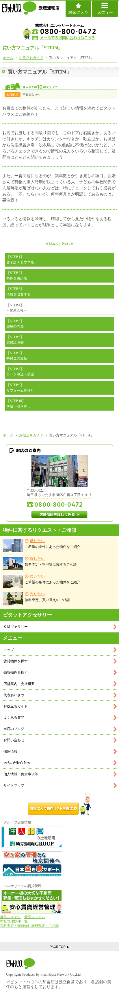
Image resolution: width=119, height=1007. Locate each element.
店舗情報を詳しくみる (59, 514)
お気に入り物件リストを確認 (59, 804)
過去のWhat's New (17, 763)
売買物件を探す (15, 672)
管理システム (34, 917)
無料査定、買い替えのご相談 (47, 597)
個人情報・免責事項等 (20, 774)
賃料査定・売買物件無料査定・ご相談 (29, 926)
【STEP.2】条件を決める (16, 275)
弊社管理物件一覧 (14, 921)
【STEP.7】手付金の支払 (16, 355)
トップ (8, 650)
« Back (52, 243)
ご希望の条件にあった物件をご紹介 (52, 544)
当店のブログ (13, 729)
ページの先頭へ (59, 946)
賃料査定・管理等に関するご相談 (51, 561)
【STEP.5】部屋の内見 (15, 323)
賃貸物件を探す (15, 661)
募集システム (10, 917)
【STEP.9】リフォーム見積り (20, 387)
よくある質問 (13, 717)
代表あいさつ (13, 695)
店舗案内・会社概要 (19, 684)
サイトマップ (13, 785)
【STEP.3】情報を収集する (18, 291)
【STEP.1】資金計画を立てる (20, 259)
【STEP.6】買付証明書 (15, 339)
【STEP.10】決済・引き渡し (18, 403)
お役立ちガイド (15, 706)
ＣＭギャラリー (15, 627)
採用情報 (10, 751)
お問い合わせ (13, 740)
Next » (67, 243)
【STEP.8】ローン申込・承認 (20, 371)
